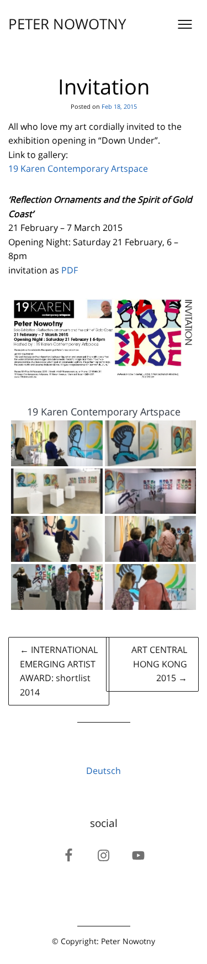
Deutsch (103, 771)
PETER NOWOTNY (67, 24)
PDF (69, 270)
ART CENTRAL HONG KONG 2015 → (159, 664)
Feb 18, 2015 (119, 106)
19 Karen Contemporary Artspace (78, 168)
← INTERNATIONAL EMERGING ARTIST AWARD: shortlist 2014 (59, 671)
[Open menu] (185, 24)
